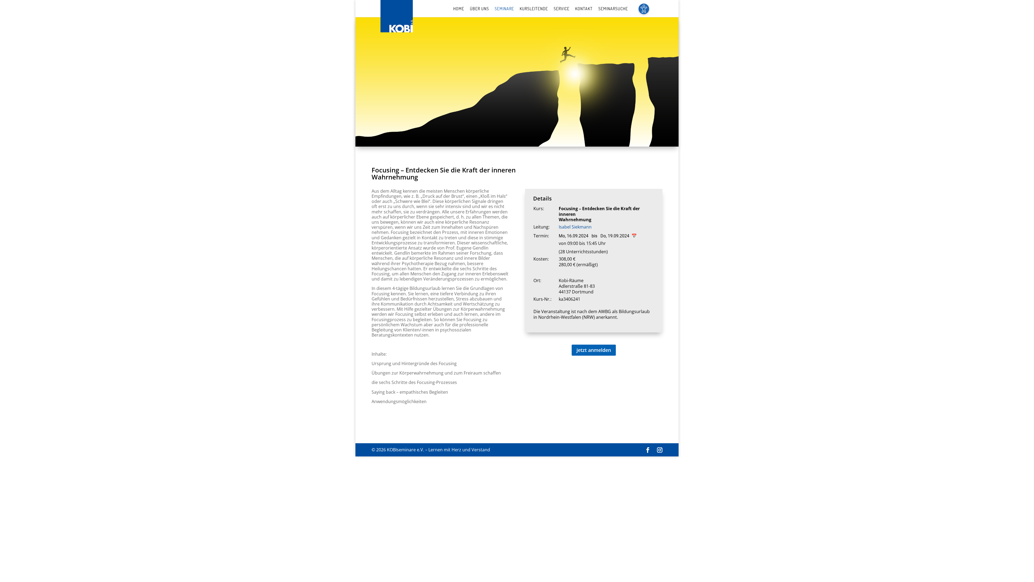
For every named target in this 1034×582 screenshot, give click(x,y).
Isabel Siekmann (575, 227)
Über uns (479, 9)
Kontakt (584, 9)
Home (458, 9)
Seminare (504, 9)
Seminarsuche (613, 9)
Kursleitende (534, 9)
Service (562, 9)
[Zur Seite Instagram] (659, 450)
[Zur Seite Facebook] (648, 450)
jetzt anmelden (594, 350)
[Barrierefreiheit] (644, 12)
